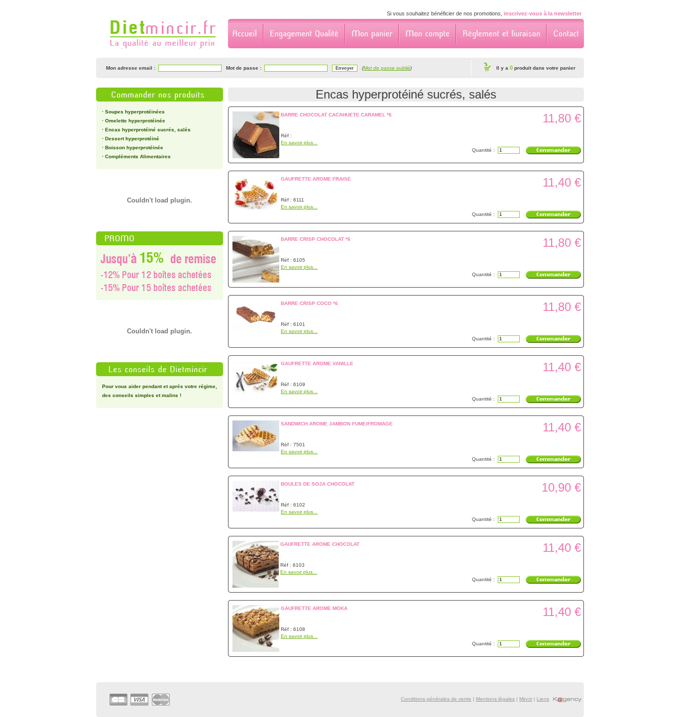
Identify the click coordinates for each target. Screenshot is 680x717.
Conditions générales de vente (436, 699)
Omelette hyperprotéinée (135, 120)
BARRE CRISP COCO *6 (309, 303)
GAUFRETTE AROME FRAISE (316, 179)
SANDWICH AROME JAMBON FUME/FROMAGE (337, 423)
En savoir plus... (299, 142)
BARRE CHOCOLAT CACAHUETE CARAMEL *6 (336, 114)
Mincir (525, 699)
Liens (543, 699)
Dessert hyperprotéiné (132, 138)
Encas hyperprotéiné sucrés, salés (148, 129)
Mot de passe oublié (386, 68)
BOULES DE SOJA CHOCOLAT (317, 484)
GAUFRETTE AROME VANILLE (317, 363)
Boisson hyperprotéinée (134, 147)
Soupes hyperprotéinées (135, 111)
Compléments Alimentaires (138, 156)
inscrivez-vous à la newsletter (542, 13)
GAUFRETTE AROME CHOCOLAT (319, 544)
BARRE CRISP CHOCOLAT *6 (315, 239)
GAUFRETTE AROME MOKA (314, 608)
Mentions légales (495, 699)
